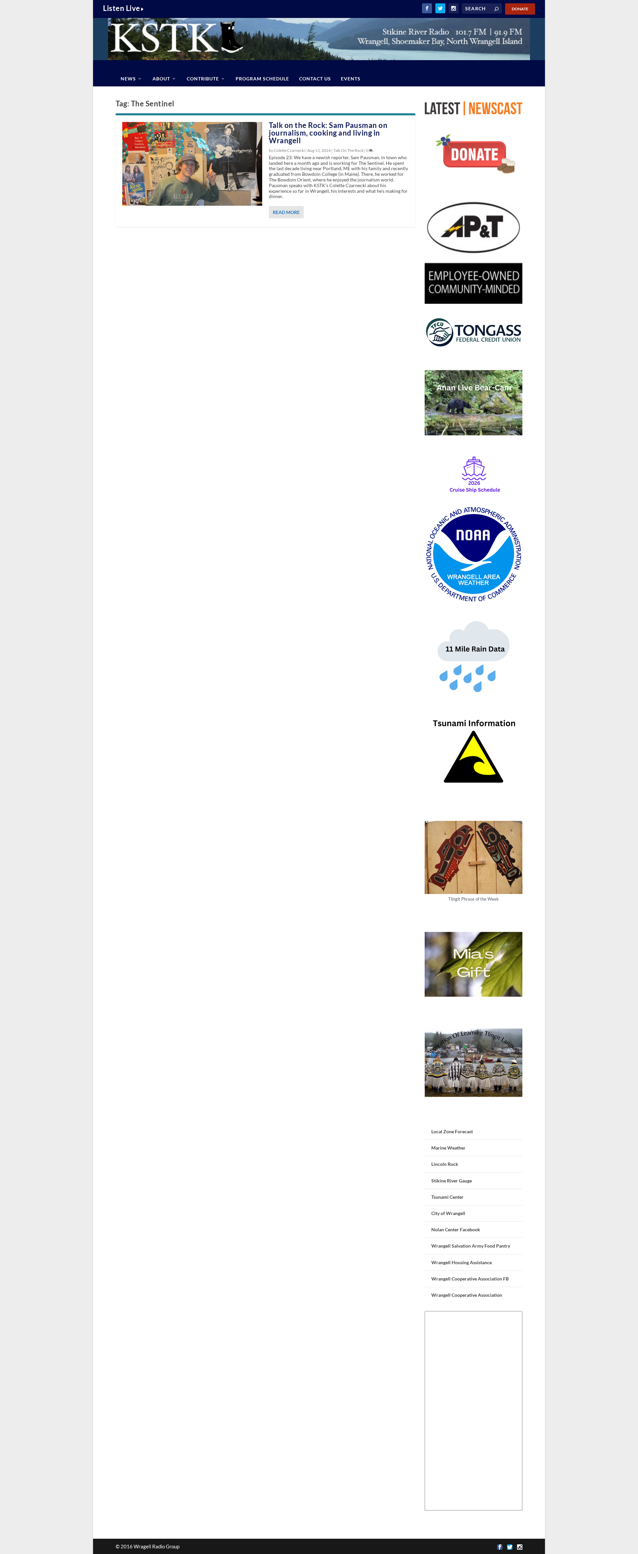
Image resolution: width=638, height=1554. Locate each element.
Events (351, 78)
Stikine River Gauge (451, 1180)
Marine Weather (448, 1148)
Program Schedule (262, 78)
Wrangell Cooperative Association (466, 1295)
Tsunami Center (447, 1197)
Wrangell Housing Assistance (461, 1262)
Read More (286, 212)
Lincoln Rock (444, 1164)
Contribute (203, 78)
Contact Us (315, 78)
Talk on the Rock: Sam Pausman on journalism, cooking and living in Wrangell (328, 133)
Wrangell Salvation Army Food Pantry (470, 1246)
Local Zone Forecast (452, 1131)
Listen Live (121, 8)
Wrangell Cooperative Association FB (470, 1278)
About (161, 78)
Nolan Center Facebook (455, 1229)
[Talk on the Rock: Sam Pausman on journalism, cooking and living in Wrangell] (192, 164)
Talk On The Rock (348, 150)
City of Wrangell (448, 1213)
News (128, 78)
